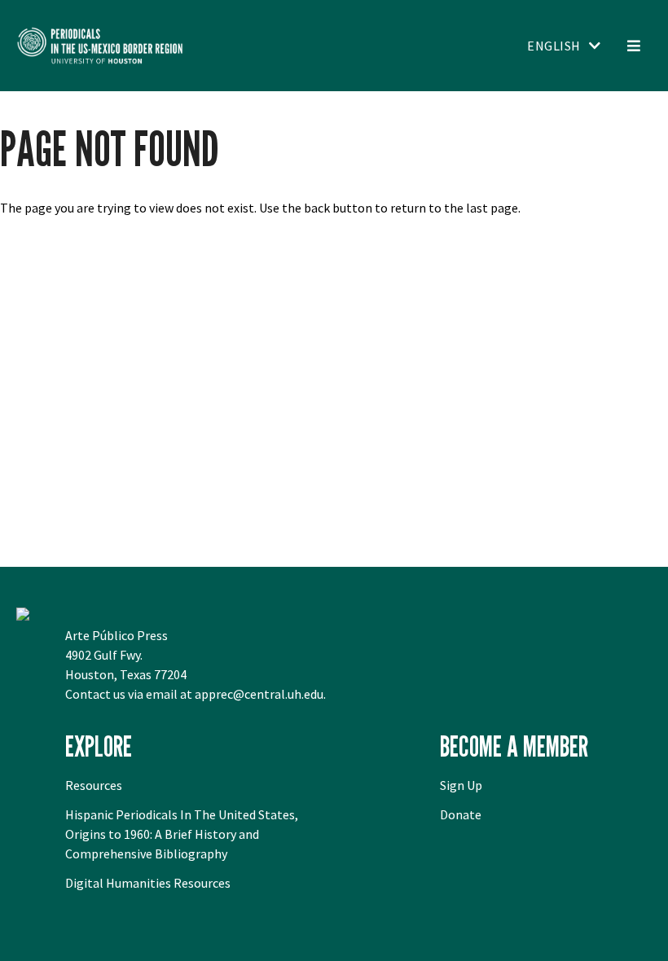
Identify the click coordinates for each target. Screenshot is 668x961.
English (554, 45)
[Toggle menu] (633, 45)
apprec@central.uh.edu (259, 694)
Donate (460, 814)
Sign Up (461, 785)
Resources (93, 785)
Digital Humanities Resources (148, 883)
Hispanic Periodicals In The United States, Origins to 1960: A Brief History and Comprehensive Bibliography (181, 834)
